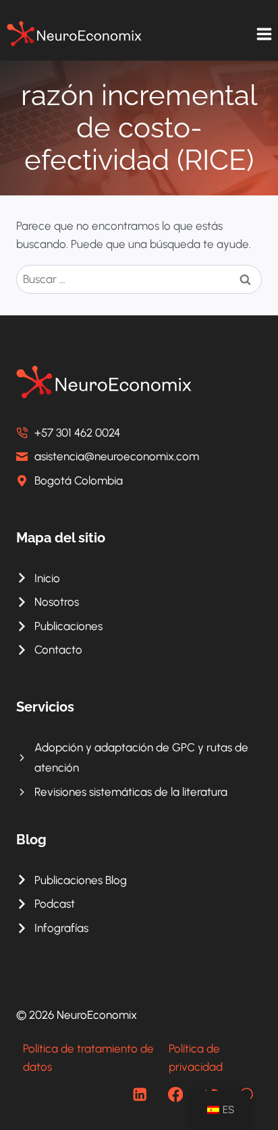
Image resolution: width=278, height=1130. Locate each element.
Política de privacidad (196, 1057)
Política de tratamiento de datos (88, 1057)
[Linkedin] (140, 1094)
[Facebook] (176, 1094)
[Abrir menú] (264, 34)
